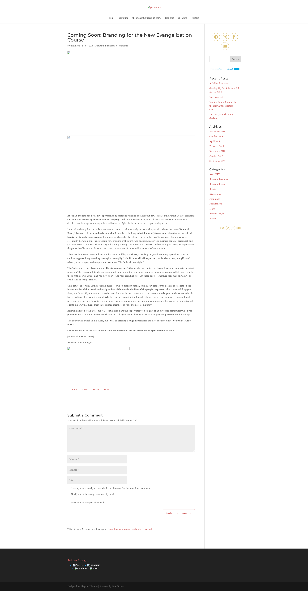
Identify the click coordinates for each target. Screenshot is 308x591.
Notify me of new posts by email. (87, 502)
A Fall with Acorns (219, 83)
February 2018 (216, 146)
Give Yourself (216, 97)
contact (195, 18)
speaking (182, 18)
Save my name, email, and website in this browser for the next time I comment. (111, 488)
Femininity (214, 199)
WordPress (118, 586)
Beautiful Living (217, 184)
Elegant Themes (89, 586)
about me (123, 18)
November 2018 (217, 131)
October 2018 (216, 136)
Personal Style (216, 213)
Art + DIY (214, 174)
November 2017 (217, 151)
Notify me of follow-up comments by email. (93, 494)
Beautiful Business (104, 45)
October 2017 (216, 156)
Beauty (212, 189)
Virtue (212, 218)
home (112, 18)
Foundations (215, 203)
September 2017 (217, 161)
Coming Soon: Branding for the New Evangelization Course (223, 105)
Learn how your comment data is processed (130, 529)
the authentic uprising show (146, 18)
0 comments (122, 45)
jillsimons (75, 45)
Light (212, 208)
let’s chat (169, 18)
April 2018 (214, 141)
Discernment (215, 194)
